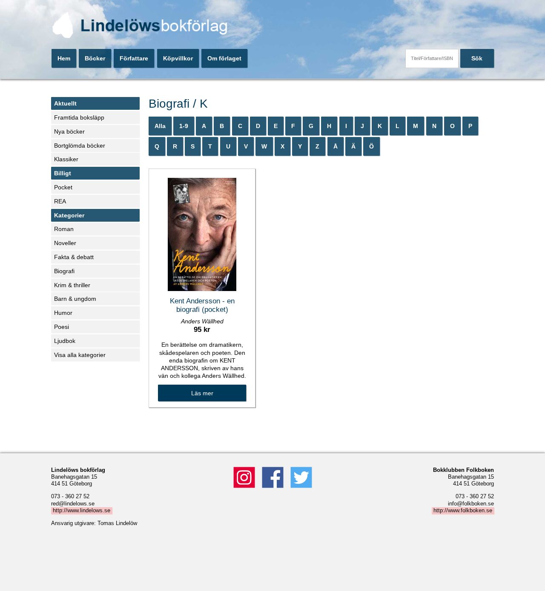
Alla (160, 126)
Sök (476, 58)
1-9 (183, 126)
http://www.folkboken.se (462, 511)
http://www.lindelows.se (81, 511)
